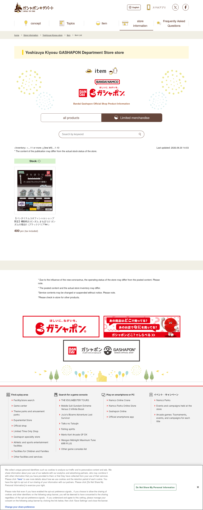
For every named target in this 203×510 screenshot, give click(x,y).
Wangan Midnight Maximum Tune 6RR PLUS (78, 442)
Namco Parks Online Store (122, 405)
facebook (185, 7)
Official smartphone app (121, 416)
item (104, 23)
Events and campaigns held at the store (174, 407)
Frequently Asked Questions (174, 23)
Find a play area (19, 394)
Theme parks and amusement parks (29, 413)
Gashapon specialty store (27, 436)
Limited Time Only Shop (26, 431)
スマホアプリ (159, 7)
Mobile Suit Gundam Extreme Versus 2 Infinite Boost (76, 407)
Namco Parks (163, 400)
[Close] (197, 487)
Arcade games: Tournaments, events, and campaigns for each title (173, 418)
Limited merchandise (135, 117)
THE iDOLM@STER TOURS (75, 400)
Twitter (175, 7)
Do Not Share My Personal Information (155, 487)
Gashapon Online (117, 411)
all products (71, 117)
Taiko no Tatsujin (70, 423)
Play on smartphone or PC (120, 394)
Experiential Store (23, 420)
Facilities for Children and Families (31, 451)
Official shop (20, 425)
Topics (71, 23)
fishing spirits (68, 429)
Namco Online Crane (119, 400)
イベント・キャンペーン (166, 394)
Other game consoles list (74, 449)
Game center (20, 405)
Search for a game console (73, 394)
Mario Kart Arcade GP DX (74, 434)
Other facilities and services (28, 456)
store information (140, 23)
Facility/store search (24, 400)
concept (36, 23)
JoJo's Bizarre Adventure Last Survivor (76, 416)
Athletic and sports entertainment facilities (31, 444)
